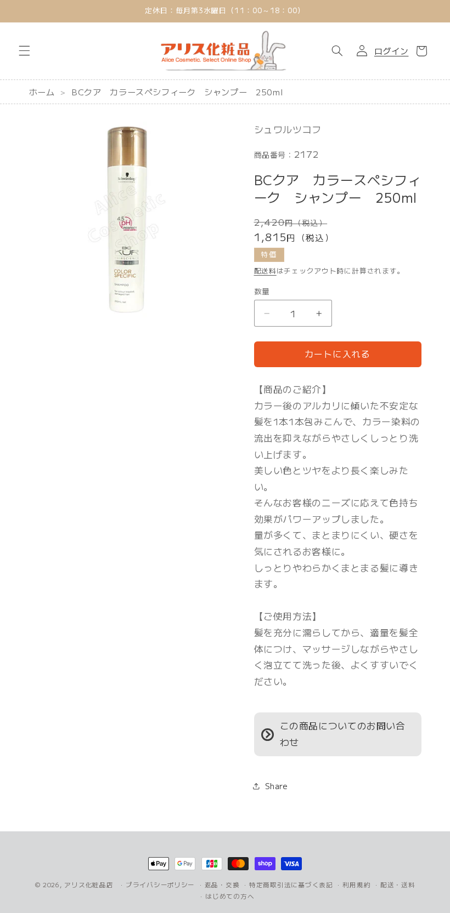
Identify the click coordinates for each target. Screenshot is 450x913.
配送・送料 (397, 884)
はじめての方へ (229, 896)
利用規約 (356, 884)
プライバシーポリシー (160, 884)
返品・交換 (222, 884)
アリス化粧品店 (88, 884)
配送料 (265, 270)
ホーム (42, 91)
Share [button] (276, 785)
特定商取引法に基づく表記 (291, 884)
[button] (24, 51)
